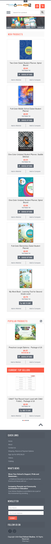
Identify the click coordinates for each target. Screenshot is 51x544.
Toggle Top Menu (25, 1)
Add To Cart (27, 303)
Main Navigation (8, 12)
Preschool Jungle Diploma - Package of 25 (25, 347)
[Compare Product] (37, 6)
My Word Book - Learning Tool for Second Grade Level (25, 292)
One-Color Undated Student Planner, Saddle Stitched (25, 155)
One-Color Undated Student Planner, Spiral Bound (26, 201)
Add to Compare (34, 80)
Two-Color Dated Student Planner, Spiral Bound (25, 64)
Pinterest (14, 531)
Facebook (10, 531)
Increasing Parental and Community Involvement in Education (22, 487)
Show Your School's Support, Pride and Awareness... (23, 475)
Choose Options (26, 74)
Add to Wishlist (16, 80)
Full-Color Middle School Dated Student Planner (25, 109)
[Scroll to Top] (41, 425)
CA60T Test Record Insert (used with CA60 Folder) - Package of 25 (25, 400)
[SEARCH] (42, 12)
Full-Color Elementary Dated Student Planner (25, 247)
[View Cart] (42, 6)
